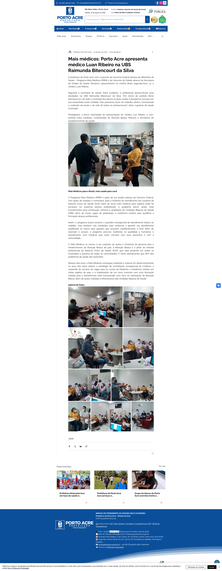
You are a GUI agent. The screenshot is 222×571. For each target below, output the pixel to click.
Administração (137, 36)
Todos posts (61, 36)
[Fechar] (219, 567)
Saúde (124, 36)
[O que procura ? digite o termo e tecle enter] (147, 19)
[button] (74, 29)
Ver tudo (162, 466)
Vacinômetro (76, 36)
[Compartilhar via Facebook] (69, 446)
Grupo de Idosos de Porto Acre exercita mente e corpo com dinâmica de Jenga (147, 494)
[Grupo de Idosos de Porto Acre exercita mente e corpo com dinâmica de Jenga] (148, 480)
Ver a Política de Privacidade (18, 568)
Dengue (89, 36)
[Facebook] (157, 3)
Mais (150, 36)
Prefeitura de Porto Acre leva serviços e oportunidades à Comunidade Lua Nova (109, 494)
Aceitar (211, 567)
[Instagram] (161, 3)
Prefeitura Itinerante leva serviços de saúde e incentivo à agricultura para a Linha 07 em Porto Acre (73, 494)
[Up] (217, 562)
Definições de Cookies (196, 567)
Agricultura (113, 36)
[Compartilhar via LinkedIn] (81, 446)
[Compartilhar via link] (86, 446)
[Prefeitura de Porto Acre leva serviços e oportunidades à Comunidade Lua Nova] (111, 480)
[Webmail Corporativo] (164, 3)
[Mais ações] (152, 52)
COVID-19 (100, 36)
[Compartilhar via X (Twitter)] (75, 446)
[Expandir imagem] (95, 306)
